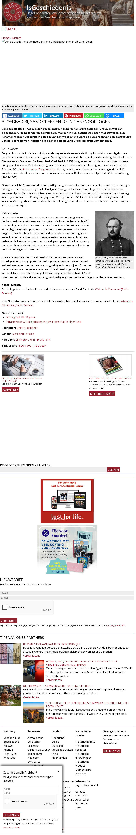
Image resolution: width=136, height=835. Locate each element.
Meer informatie (102, 394)
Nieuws (16, 37)
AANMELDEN (11, 389)
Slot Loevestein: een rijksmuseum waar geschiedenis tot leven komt (87, 704)
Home (5, 37)
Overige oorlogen (27, 327)
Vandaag (9, 731)
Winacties (9, 757)
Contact (80, 791)
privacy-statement (116, 625)
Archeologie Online (63, 799)
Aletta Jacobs (35, 737)
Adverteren (82, 799)
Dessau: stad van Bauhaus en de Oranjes (51, 644)
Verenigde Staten (23, 333)
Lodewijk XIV (35, 765)
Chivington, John (25, 339)
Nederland (58, 737)
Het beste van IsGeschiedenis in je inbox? (22, 379)
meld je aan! (112, 751)
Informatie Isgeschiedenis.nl (86, 783)
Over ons (81, 795)
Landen (56, 731)
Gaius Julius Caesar (38, 749)
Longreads (10, 753)
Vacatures (81, 803)
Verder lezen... (31, 655)
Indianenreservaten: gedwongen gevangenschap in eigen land (43, 321)
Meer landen (59, 757)
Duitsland (57, 745)
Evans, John (43, 339)
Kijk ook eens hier (63, 781)
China (55, 753)
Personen (33, 731)
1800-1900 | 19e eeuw (32, 345)
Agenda (8, 749)
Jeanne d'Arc (34, 753)
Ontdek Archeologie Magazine (110, 378)
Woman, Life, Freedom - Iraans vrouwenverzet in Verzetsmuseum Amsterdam (81, 663)
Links (78, 807)
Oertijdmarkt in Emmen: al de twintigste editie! (58, 685)
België (55, 741)
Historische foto (85, 741)
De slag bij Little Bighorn (21, 317)
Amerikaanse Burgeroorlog (38, 169)
